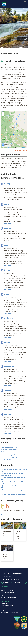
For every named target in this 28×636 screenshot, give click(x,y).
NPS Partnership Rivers (7, 592)
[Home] (4, 4)
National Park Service (7, 590)
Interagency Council (7, 605)
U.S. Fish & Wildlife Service (9, 594)
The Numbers (7, 576)
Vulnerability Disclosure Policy (10, 612)
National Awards (18, 573)
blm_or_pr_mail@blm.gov (10, 457)
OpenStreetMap (23, 147)
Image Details (22, 38)
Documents (6, 582)
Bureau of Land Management (9, 588)
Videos (3, 610)
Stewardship (4, 607)
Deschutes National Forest (9, 447)
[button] (3, 113)
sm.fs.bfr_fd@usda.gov (10, 449)
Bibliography (4, 603)
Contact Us (6, 573)
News (2, 608)
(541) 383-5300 (7, 451)
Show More (7, 223)
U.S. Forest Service (6, 595)
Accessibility (17, 582)
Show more (4, 515)
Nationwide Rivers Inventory (11, 579)
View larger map (19, 150)
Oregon (5, 535)
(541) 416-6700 (7, 459)
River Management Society (8, 597)
